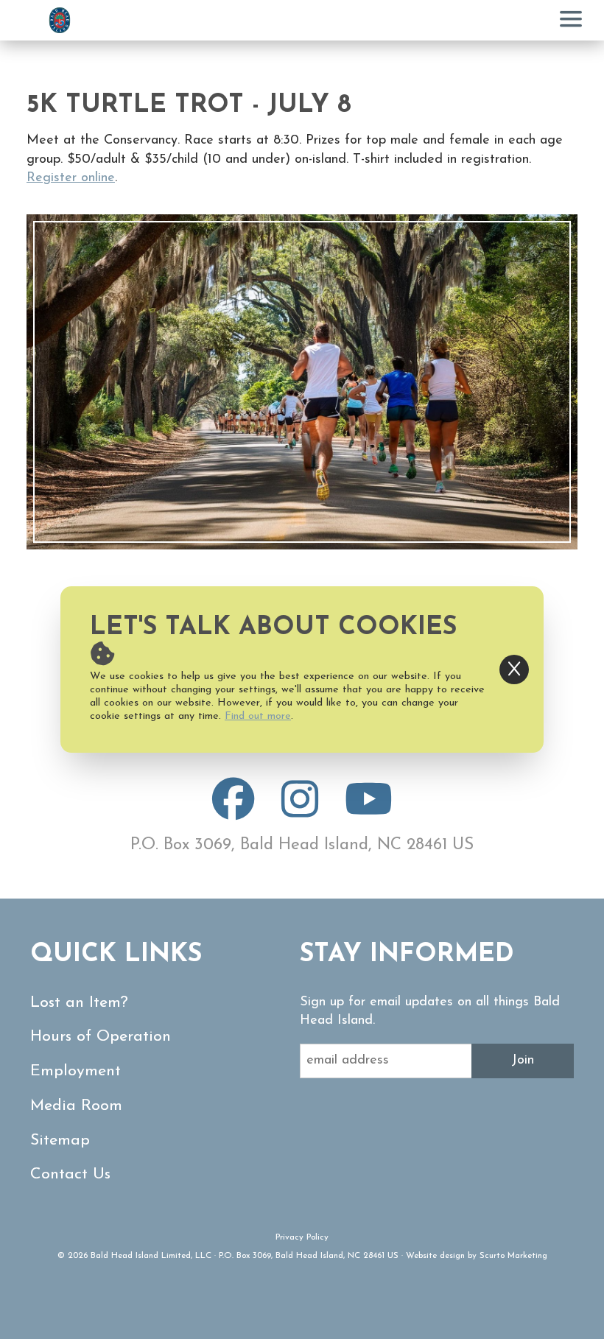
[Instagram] (299, 811)
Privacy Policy (302, 1237)
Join (522, 1060)
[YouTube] (369, 811)
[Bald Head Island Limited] (59, 20)
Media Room (76, 1106)
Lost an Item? (79, 1003)
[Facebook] (233, 811)
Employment (75, 1071)
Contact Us (70, 1174)
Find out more (258, 716)
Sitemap (60, 1140)
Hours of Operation (100, 1036)
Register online (71, 178)
